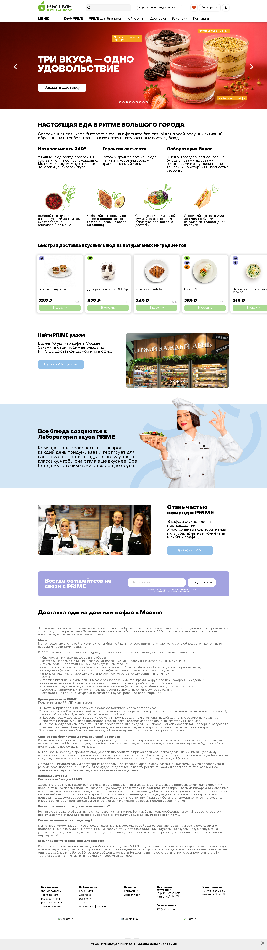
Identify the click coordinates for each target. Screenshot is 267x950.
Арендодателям (50, 891)
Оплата (83, 903)
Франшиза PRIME (51, 903)
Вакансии (180, 18)
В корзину (60, 307)
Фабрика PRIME (50, 899)
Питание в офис (50, 907)
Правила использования (155, 944)
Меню (43, 19)
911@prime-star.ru (159, 8)
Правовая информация (93, 907)
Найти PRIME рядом (61, 364)
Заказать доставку (62, 88)
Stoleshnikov (132, 895)
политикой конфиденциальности (172, 591)
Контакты (201, 18)
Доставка (158, 18)
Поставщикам (49, 895)
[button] (120, 102)
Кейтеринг (135, 18)
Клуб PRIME (73, 18)
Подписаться (201, 582)
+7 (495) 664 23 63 (213, 891)
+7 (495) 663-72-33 (168, 893)
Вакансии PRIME (190, 550)
